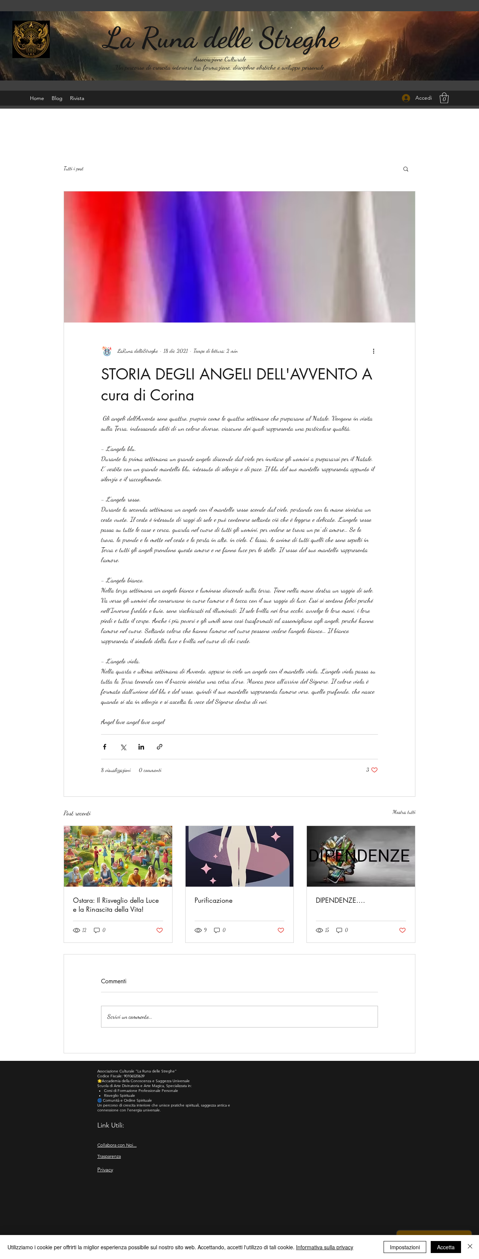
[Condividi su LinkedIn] (141, 746)
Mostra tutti (404, 812)
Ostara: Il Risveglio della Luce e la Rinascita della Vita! (116, 905)
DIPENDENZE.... (340, 900)
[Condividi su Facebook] (104, 746)
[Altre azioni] (373, 350)
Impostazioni (405, 1247)
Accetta (446, 1247)
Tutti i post (73, 168)
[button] (444, 98)
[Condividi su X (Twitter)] (122, 746)
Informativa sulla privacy (324, 1247)
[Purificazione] (240, 856)
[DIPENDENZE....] (361, 856)
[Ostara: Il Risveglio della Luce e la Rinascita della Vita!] (118, 856)
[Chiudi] (470, 1247)
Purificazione (213, 900)
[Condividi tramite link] (159, 746)
